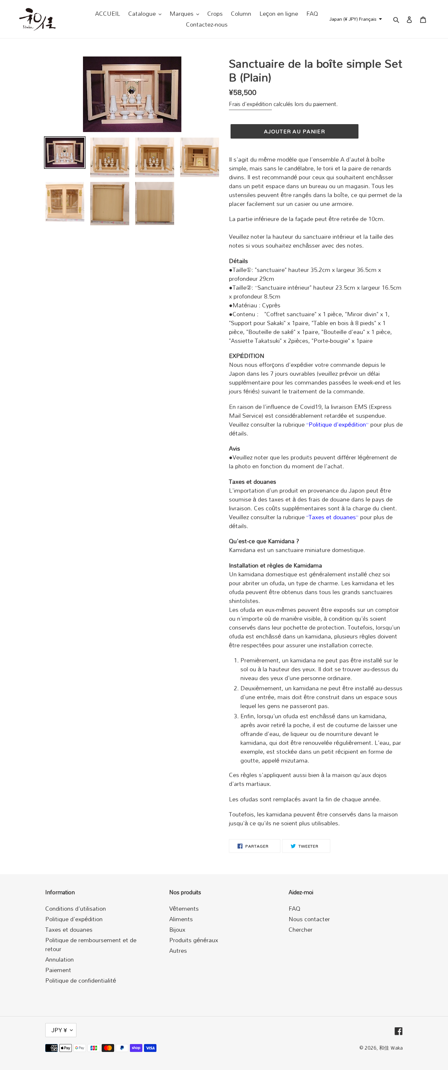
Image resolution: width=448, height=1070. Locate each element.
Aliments (181, 919)
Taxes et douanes (68, 929)
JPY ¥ (59, 1030)
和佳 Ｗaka (391, 1048)
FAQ (294, 908)
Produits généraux (193, 940)
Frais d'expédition (250, 104)
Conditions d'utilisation (75, 908)
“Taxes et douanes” (332, 517)
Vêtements (184, 908)
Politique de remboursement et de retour (90, 944)
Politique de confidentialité (80, 980)
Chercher (301, 929)
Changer (364, 35)
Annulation (59, 959)
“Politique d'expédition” (337, 424)
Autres (178, 950)
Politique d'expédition (74, 919)
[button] (354, 19)
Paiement (58, 970)
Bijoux (177, 929)
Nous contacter (309, 919)
